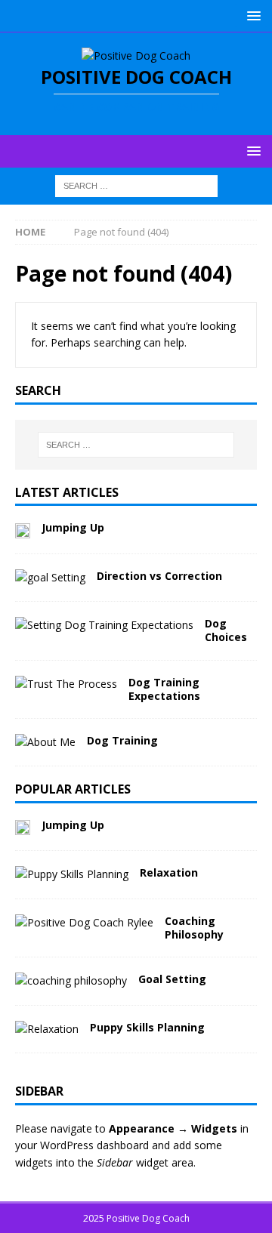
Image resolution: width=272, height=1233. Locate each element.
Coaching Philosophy (194, 928)
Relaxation (169, 872)
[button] (251, 15)
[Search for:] (136, 184)
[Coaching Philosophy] (84, 922)
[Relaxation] (71, 874)
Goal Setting (172, 979)
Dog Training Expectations (164, 689)
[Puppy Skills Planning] (47, 1029)
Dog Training (122, 740)
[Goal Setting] (71, 981)
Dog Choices (226, 630)
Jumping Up (73, 527)
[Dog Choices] (104, 625)
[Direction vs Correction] (50, 577)
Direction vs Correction (159, 576)
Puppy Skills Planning (147, 1027)
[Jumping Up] (22, 529)
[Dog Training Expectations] (66, 684)
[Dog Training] (45, 742)
